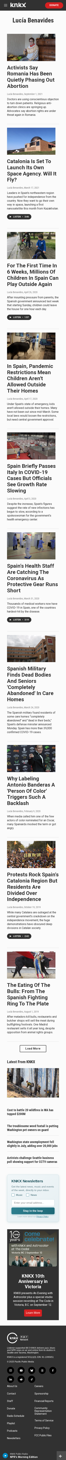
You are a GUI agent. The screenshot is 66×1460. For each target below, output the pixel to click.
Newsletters (13, 1438)
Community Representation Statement (43, 1411)
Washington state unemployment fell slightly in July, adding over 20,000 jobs (32, 1144)
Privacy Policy (42, 1216)
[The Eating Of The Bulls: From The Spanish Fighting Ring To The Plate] (31, 965)
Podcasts (12, 1431)
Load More (33, 1048)
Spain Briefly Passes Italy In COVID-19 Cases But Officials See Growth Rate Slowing (31, 478)
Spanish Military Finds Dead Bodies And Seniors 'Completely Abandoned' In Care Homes (30, 683)
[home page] (18, 6)
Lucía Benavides (15, 94)
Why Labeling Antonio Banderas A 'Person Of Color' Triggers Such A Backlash (31, 790)
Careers (38, 1386)
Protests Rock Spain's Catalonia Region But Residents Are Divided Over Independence (33, 886)
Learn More (33, 1312)
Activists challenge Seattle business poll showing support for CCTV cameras (32, 1160)
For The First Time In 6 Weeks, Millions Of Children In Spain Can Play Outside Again (33, 274)
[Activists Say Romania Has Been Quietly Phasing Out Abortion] (31, 47)
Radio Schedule (15, 1416)
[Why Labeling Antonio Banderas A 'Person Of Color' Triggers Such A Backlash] (31, 758)
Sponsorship (41, 1393)
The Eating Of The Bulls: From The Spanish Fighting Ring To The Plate (28, 994)
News (34, 1194)
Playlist (11, 1423)
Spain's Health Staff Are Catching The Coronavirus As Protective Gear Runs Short (32, 578)
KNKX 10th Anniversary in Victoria (32, 1281)
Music (19, 1194)
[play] (5, 1455)
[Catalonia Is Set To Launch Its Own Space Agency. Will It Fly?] (31, 141)
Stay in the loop (33, 1210)
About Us (12, 1386)
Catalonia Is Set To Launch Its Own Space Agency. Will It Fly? (31, 170)
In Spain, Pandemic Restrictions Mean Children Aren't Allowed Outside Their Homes (30, 378)
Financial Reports (44, 1401)
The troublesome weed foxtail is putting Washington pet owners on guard (32, 1128)
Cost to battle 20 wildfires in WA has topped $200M (30, 1112)
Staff (10, 1401)
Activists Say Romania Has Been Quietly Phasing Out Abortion (31, 76)
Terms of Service (44, 1420)
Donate (54, 5)
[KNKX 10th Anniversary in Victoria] (33, 1248)
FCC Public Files (43, 1435)
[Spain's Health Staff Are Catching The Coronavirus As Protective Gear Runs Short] (31, 545)
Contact (11, 1393)
